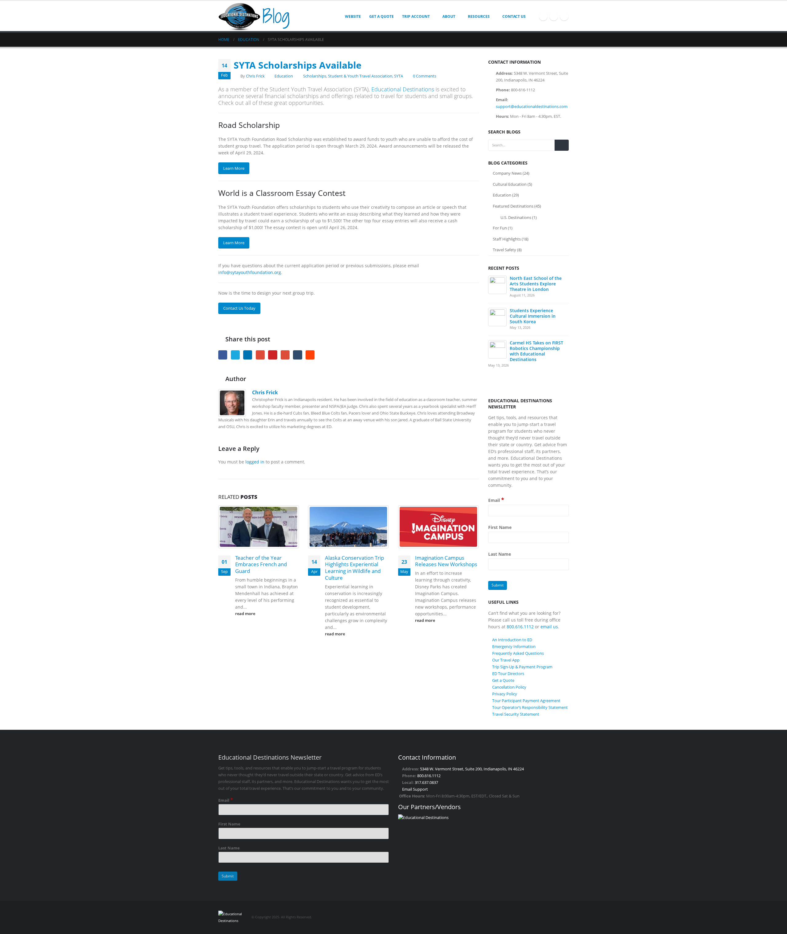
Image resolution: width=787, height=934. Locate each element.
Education (284, 76)
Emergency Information (514, 646)
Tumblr (297, 354)
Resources (479, 16)
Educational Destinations (402, 89)
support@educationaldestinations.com (532, 106)
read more (245, 613)
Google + (260, 354)
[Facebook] (543, 16)
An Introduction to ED (512, 639)
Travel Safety (504, 249)
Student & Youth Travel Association (360, 76)
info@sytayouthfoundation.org (249, 272)
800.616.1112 (520, 627)
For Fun (500, 228)
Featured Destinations (513, 206)
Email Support (415, 789)
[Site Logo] (256, 16)
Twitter (235, 354)
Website (353, 16)
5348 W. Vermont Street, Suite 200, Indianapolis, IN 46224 (472, 769)
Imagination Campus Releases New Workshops (446, 561)
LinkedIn (247, 354)
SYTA (398, 76)
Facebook (222, 354)
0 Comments (424, 76)
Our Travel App (506, 660)
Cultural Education (510, 184)
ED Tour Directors (508, 673)
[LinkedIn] (564, 16)
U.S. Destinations (515, 217)
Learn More (233, 168)
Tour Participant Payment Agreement (526, 700)
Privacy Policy (504, 694)
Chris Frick (255, 76)
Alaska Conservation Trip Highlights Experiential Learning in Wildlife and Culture (354, 567)
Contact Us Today (239, 308)
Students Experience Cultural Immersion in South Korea (533, 316)
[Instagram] (553, 16)
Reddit (310, 354)
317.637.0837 (426, 782)
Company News (507, 173)
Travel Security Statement (515, 714)
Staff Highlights (507, 239)
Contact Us (514, 16)
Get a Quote (381, 16)
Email (285, 354)
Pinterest (272, 354)
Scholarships (314, 76)
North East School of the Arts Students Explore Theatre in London (536, 283)
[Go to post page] (258, 526)
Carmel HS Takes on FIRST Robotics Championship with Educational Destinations (536, 351)
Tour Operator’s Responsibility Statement (530, 707)
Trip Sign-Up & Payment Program (522, 667)
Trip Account (416, 16)
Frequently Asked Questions (518, 653)
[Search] (562, 145)
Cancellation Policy (509, 687)
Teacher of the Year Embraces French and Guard (261, 564)
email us (549, 627)
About (448, 16)
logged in (254, 462)
